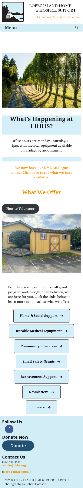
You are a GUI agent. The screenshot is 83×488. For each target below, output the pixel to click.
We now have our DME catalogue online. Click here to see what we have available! (41, 172)
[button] (20, 209)
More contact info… (16, 472)
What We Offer (41, 192)
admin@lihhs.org (14, 465)
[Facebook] (9, 429)
